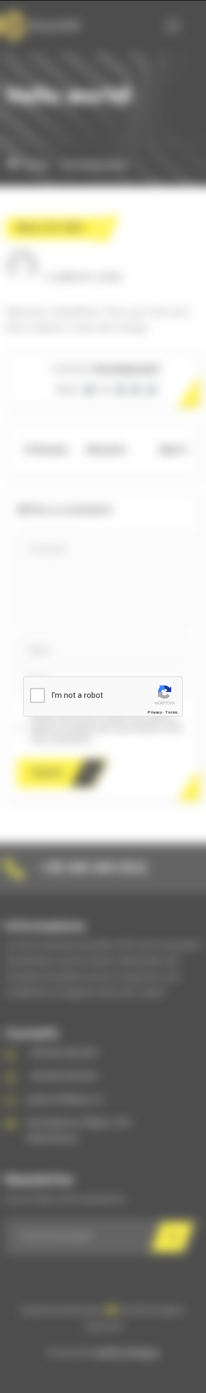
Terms (171, 712)
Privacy (154, 712)
